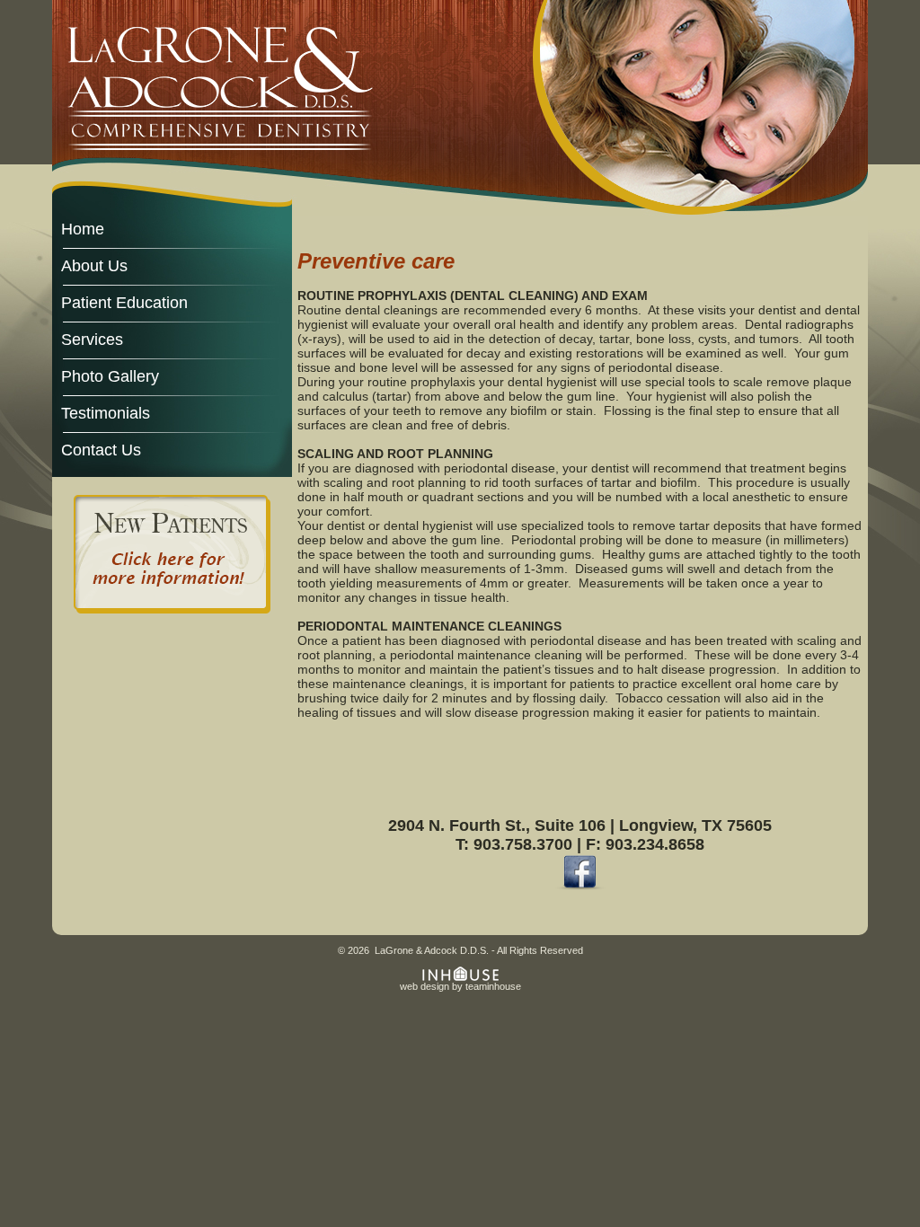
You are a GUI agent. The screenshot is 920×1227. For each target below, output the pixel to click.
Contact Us (101, 449)
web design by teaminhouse (460, 986)
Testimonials (105, 412)
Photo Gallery (110, 375)
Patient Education (124, 302)
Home (82, 228)
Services (92, 339)
